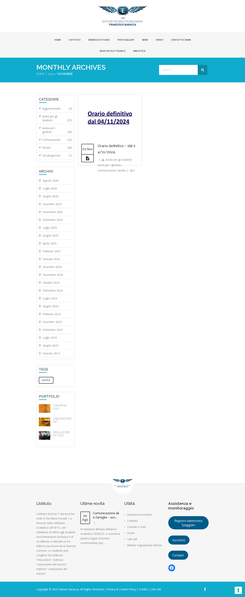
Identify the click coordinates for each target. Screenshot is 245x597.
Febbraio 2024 (51, 314)
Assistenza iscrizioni (139, 514)
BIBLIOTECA (139, 50)
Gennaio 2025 (51, 259)
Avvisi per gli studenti (118, 159)
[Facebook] (171, 567)
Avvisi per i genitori (109, 165)
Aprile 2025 (49, 243)
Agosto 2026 (51, 180)
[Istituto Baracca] (122, 15)
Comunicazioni (107, 170)
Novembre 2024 (53, 275)
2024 (51, 73)
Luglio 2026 (50, 188)
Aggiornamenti (57, 108)
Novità (121, 170)
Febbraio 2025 (51, 251)
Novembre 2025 (53, 212)
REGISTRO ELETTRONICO (113, 50)
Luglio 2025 (50, 227)
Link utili (132, 539)
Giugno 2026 (50, 196)
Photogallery (126, 39)
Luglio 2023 (50, 337)
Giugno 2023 (50, 345)
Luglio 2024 (50, 298)
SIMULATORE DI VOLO (61, 434)
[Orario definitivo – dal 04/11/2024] (87, 158)
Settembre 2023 (53, 330)
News (145, 39)
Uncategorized (57, 155)
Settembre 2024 (53, 290)
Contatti (178, 555)
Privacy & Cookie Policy (121, 589)
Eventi (159, 39)
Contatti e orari (181, 39)
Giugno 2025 (50, 235)
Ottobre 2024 (51, 282)
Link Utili (156, 589)
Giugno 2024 (50, 306)
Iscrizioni (178, 540)
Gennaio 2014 (51, 353)
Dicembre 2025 (52, 204)
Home (58, 39)
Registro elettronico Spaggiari (188, 523)
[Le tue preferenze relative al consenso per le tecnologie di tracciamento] (238, 590)
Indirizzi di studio (99, 39)
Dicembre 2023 (52, 322)
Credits (143, 589)
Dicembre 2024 (52, 267)
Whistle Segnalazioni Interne (144, 545)
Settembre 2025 (53, 220)
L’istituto (75, 39)
